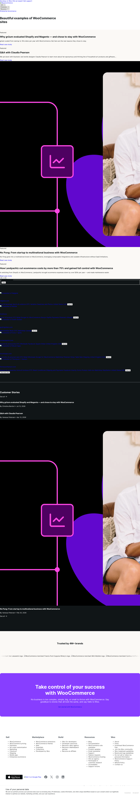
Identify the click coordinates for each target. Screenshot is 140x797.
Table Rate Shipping (82, 357)
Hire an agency (93, 759)
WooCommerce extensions (45, 742)
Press (117, 743)
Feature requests (94, 755)
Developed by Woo (43, 751)
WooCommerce (15, 742)
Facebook (32, 344)
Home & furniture (6, 317)
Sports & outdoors (20, 304)
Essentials (39, 747)
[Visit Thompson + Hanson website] (13, 359)
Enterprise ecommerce (18, 757)
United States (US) (60, 304)
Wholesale (24, 344)
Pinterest (62, 317)
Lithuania (69, 317)
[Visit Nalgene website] (9, 293)
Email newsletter (94, 751)
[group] (70, 37)
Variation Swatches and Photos (41, 304)
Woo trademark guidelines (124, 751)
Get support (27, 1)
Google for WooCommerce (31, 317)
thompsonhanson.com (8, 367)
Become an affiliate (69, 751)
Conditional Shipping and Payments (50, 370)
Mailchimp (22, 331)
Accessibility (92, 764)
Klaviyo (44, 317)
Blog (90, 742)
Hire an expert (17, 1)
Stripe (43, 344)
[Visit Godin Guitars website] (11, 319)
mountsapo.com (6, 354)
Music (12, 331)
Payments (13, 745)
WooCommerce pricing (18, 743)
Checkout (13, 751)
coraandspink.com (6, 340)
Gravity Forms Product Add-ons (83, 370)
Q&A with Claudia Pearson (11, 413)
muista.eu (3, 314)
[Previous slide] (1, 278)
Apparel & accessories (8, 344)
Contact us (119, 764)
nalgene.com (4, 301)
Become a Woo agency (70, 745)
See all (70, 304)
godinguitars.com (6, 327)
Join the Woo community (124, 749)
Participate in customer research (95, 762)
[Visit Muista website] (8, 306)
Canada (29, 331)
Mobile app (14, 755)
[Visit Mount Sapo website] (10, 346)
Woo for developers (69, 742)
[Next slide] (5, 278)
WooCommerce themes (44, 743)
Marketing (13, 749)
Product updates (94, 749)
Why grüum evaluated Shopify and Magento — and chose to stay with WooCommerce (37, 402)
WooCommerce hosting (96, 757)
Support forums (94, 766)
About (117, 742)
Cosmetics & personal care (10, 357)
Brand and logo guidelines (124, 753)
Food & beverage (6, 304)
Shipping (13, 753)
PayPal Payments (53, 317)
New (37, 745)
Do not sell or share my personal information (123, 756)
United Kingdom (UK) (54, 344)
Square (38, 344)
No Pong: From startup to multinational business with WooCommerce (30, 609)
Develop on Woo (6, 1)
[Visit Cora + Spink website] (11, 333)
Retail (18, 317)
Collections (40, 749)
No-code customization (18, 747)
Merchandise (5, 331)
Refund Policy (120, 763)
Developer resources (69, 743)
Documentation (93, 743)
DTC (28, 304)
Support (91, 753)
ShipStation (106, 370)
